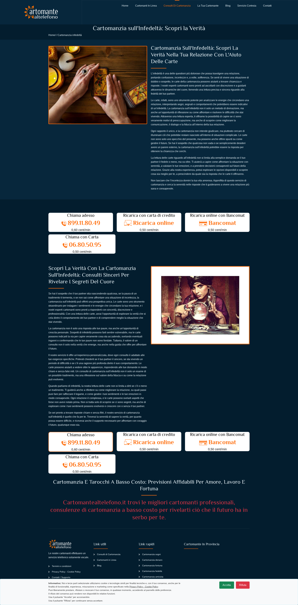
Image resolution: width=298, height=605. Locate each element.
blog (227, 5)
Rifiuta (242, 585)
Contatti (267, 5)
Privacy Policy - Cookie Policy (66, 571)
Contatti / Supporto (61, 577)
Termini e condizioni (61, 566)
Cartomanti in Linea (106, 560)
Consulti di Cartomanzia (177, 5)
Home (51, 35)
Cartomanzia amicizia (152, 576)
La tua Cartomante (208, 5)
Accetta (227, 585)
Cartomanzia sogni (151, 554)
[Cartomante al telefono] (41, 12)
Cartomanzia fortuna (152, 565)
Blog (99, 565)
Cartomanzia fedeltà (152, 571)
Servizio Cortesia (246, 5)
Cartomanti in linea (146, 5)
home (125, 5)
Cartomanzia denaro (152, 560)
